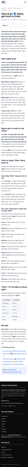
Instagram (3, 421)
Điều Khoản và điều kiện (7, 457)
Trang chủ (3, 8)
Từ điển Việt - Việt (5, 10)
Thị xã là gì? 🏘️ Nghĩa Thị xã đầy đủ (14, 351)
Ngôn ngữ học (17, 8)
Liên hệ (3, 452)
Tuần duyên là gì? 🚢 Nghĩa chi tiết (14, 359)
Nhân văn (10, 8)
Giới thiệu (3, 447)
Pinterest (3, 429)
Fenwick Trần (6, 19)
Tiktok (2, 426)
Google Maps (4, 416)
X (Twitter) (3, 431)
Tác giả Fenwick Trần (6, 449)
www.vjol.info (12, 369)
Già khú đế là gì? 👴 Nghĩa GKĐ (13, 361)
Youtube (3, 424)
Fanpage (3, 418)
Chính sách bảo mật (6, 454)
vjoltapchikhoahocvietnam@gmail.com (13, 403)
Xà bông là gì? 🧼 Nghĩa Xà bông (13, 364)
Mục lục (5, 25)
